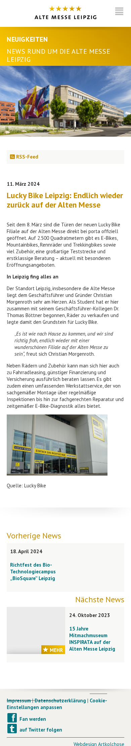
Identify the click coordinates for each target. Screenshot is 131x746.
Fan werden (32, 719)
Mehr (56, 650)
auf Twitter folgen (40, 730)
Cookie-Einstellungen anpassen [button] (57, 703)
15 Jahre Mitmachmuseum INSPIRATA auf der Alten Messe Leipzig (92, 638)
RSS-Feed (27, 156)
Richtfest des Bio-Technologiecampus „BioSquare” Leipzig (33, 571)
